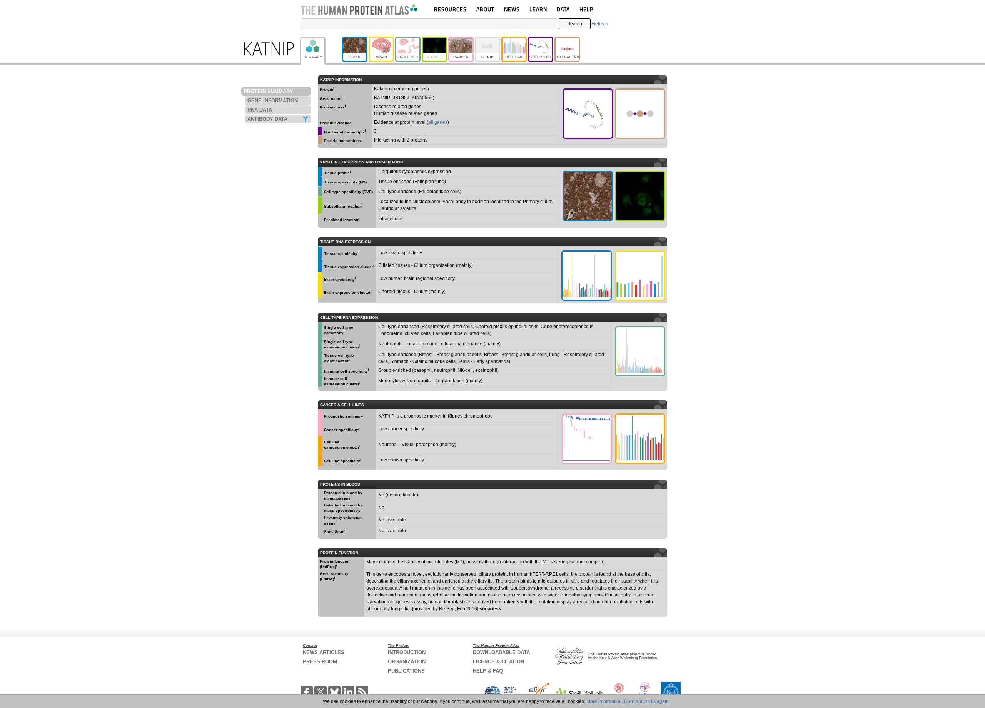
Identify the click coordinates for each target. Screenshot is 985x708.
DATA (563, 9)
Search (574, 24)
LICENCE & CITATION (498, 662)
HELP (586, 9)
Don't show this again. (647, 701)
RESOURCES (450, 9)
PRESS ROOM (320, 662)
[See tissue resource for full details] (320, 172)
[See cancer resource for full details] (320, 416)
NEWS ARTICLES (323, 652)
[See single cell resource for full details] (320, 191)
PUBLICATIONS (406, 671)
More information (604, 701)
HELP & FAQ (488, 671)
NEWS (512, 9)
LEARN (538, 9)
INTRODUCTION (407, 652)
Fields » (599, 24)
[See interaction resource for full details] (640, 113)
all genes (437, 122)
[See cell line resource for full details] (320, 444)
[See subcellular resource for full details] (640, 196)
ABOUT (485, 9)
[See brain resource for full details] (320, 278)
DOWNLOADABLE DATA (501, 652)
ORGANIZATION (407, 662)
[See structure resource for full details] (588, 113)
